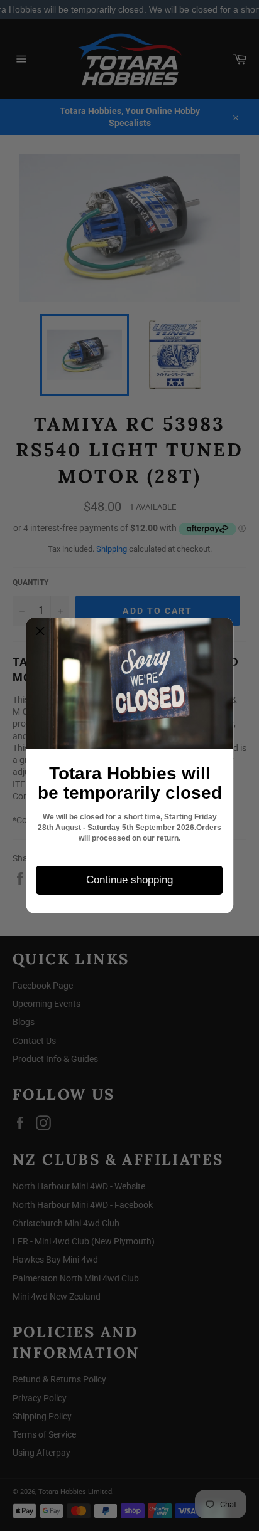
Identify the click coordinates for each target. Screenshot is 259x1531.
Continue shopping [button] (129, 880)
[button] (40, 632)
